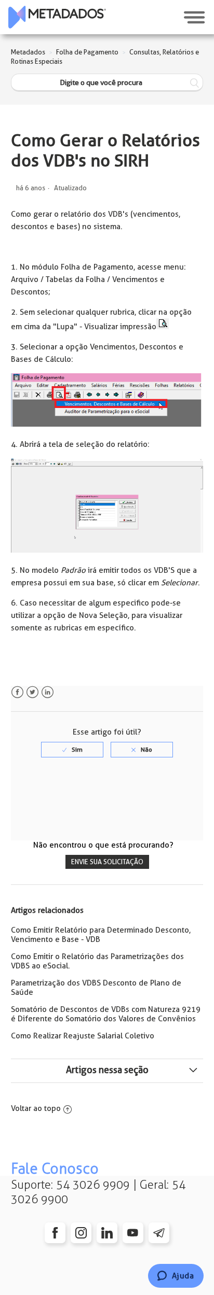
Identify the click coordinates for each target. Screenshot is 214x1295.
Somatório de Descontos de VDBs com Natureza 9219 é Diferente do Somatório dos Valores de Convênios (105, 1014)
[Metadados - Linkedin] (107, 1232)
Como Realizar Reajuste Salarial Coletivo (82, 1035)
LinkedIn (47, 692)
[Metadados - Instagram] (81, 1232)
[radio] (72, 749)
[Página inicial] (57, 17)
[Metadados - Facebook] (55, 1232)
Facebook (17, 692)
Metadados (28, 52)
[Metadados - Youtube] (133, 1232)
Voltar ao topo (36, 1108)
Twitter (32, 692)
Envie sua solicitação (107, 862)
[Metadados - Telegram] (159, 1232)
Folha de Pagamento (87, 52)
